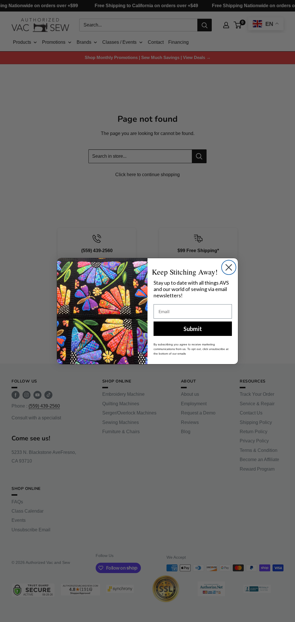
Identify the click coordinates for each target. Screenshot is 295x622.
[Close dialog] (229, 267)
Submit (193, 328)
